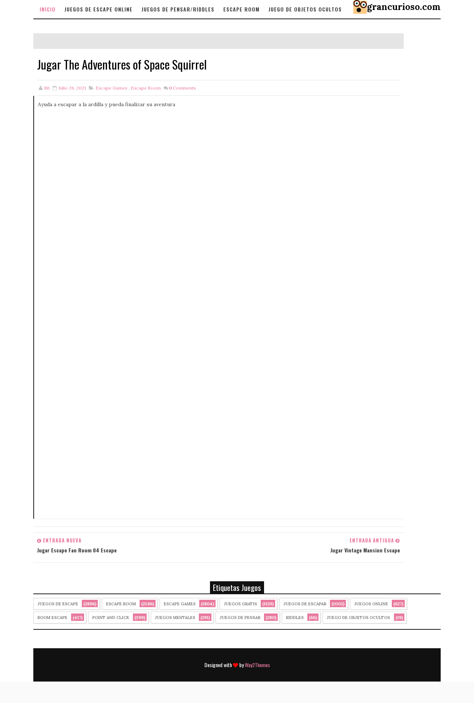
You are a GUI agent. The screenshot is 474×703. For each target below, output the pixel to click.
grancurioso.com (404, 7)
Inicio (48, 9)
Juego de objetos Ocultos (305, 9)
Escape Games (111, 88)
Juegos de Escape (57, 603)
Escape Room (241, 9)
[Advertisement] (219, 199)
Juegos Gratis (240, 603)
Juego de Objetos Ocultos (358, 617)
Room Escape (52, 617)
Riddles (295, 617)
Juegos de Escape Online (98, 9)
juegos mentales (175, 617)
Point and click (110, 617)
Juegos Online (371, 603)
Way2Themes (257, 665)
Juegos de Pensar (240, 617)
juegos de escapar (304, 603)
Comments (182, 88)
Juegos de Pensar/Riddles (177, 9)
